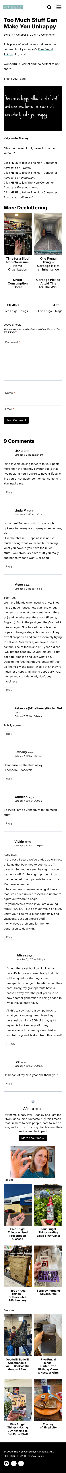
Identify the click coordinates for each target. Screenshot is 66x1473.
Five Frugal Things (16, 308)
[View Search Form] (49, 7)
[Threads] (21, 1463)
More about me (31, 1138)
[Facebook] (6, 1463)
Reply (9, 492)
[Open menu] (58, 7)
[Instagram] (14, 1463)
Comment (12, 342)
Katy (10, 34)
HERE (14, 162)
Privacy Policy (35, 1455)
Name (10, 392)
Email (9, 409)
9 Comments (47, 34)
